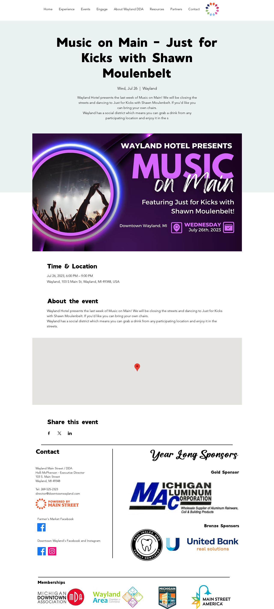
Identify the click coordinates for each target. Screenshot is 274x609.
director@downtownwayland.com (58, 493)
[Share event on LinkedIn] (70, 433)
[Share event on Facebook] (49, 433)
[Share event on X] (59, 433)
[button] (67, 9)
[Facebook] (41, 527)
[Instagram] (52, 551)
